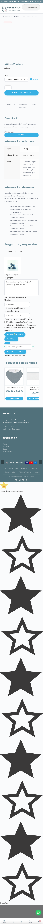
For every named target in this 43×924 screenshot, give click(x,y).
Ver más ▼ (21, 135)
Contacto (37, 472)
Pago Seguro (34, 468)
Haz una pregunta (15, 352)
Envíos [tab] (34, 104)
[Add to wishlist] (7, 56)
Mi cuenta (6, 447)
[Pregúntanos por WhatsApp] (38, 912)
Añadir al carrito (21, 93)
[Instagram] (20, 480)
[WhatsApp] (27, 480)
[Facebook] (16, 480)
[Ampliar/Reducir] (2, 907)
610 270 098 (38, 1)
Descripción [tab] (11, 104)
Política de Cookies (10, 472)
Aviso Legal (24, 468)
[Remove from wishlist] (7, 59)
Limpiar (35, 79)
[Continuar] (7, 343)
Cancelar (11, 339)
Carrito (5, 449)
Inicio (6, 17)
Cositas (23, 17)
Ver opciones (14, 398)
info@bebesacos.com (14, 429)
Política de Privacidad (25, 472)
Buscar (13, 921)
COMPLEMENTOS (14, 17)
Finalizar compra (8, 451)
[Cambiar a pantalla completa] (2, 911)
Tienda (5, 444)
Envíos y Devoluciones (11, 468)
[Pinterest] (23, 480)
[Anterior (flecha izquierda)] (4, 462)
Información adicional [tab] (23, 105)
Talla (6, 75)
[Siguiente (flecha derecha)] (39, 462)
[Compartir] (2, 916)
